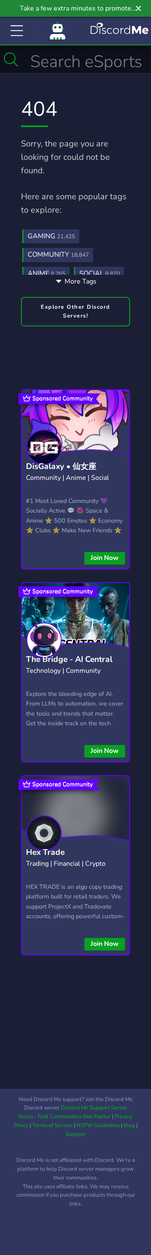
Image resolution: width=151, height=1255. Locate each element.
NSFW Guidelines (98, 1125)
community (58, 254)
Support (75, 1134)
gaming (51, 236)
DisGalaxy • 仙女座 (61, 466)
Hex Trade (45, 852)
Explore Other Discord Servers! (75, 311)
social (99, 273)
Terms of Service (52, 1125)
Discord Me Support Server (94, 1108)
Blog (129, 1125)
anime (46, 273)
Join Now (105, 557)
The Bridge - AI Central (69, 659)
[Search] (11, 59)
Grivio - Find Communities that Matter (64, 1116)
